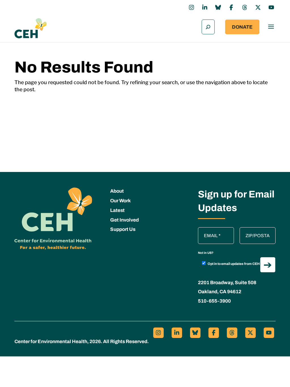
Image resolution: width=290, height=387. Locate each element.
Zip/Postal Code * (258, 230)
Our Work (120, 200)
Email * (207, 230)
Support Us (122, 229)
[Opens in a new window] (191, 7)
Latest (117, 210)
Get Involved (124, 220)
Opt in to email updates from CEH (234, 264)
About (117, 191)
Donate (242, 27)
